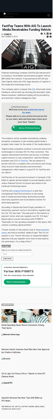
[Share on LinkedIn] (47, 34)
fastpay (24, 406)
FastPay (24, 161)
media (37, 406)
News (42, 406)
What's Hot (16, 409)
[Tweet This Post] (44, 34)
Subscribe (7, 259)
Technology (6, 409)
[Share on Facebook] (42, 34)
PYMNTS (7, 34)
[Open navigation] (48, 15)
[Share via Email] (50, 34)
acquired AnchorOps (22, 191)
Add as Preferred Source (29, 128)
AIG (33, 89)
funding (31, 406)
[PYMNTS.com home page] (12, 15)
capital (18, 406)
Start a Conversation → (17, 282)
